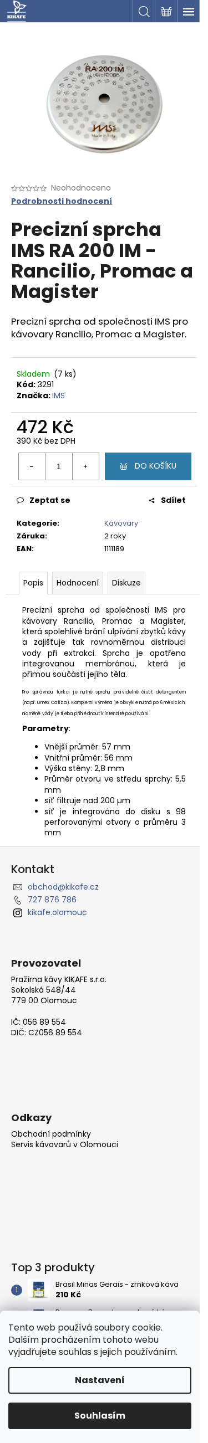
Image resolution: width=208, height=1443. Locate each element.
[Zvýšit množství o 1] (85, 466)
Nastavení (100, 1380)
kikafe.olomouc (57, 912)
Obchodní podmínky (51, 1134)
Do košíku (155, 465)
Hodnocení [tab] (78, 582)
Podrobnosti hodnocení (61, 201)
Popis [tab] (33, 582)
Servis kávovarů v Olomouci (64, 1144)
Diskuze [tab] (126, 582)
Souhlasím (99, 1415)
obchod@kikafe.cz (63, 886)
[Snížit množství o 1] (32, 466)
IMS (58, 395)
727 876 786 (52, 899)
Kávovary (121, 523)
